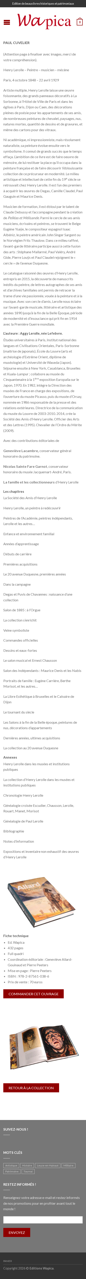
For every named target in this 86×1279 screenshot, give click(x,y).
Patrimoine (12, 1171)
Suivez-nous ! (15, 1129)
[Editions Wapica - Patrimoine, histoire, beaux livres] (43, 20)
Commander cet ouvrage (33, 994)
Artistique (11, 1165)
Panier (7, 1261)
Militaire (68, 1165)
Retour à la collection (31, 1088)
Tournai (28, 1171)
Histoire (27, 1165)
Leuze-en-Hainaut (47, 1165)
